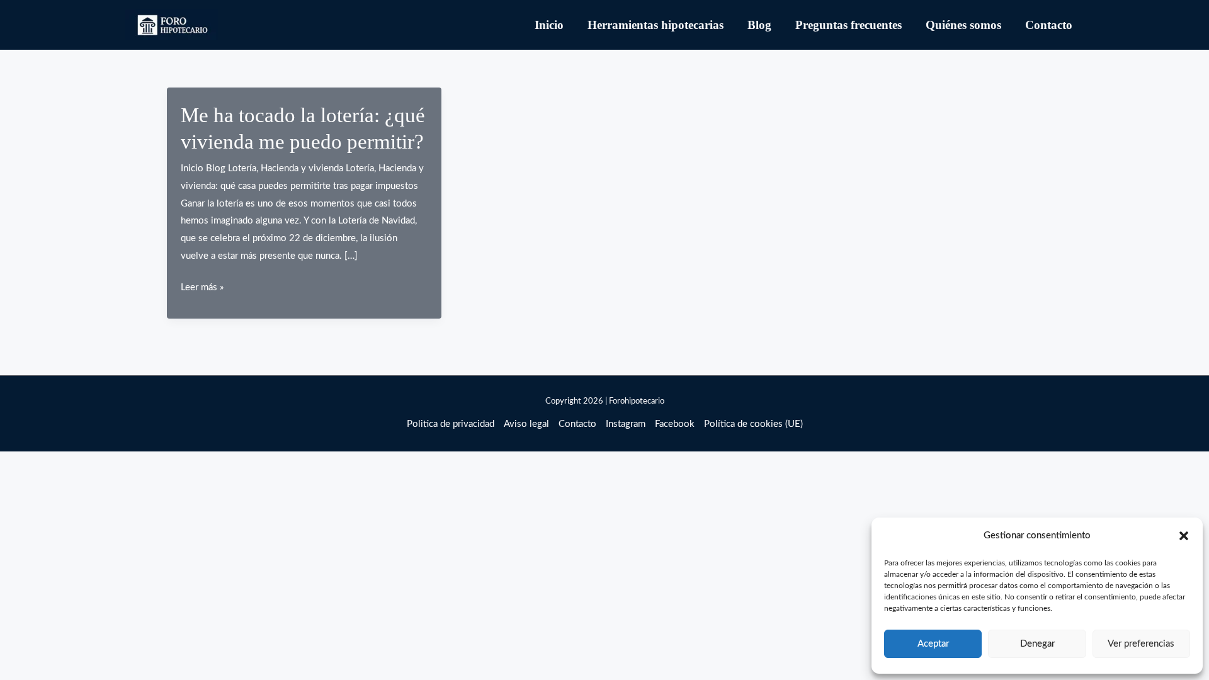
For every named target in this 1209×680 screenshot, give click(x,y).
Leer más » (202, 289)
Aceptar (933, 644)
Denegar (1037, 644)
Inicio (549, 24)
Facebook (675, 424)
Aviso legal (526, 424)
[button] (1184, 536)
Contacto (1048, 24)
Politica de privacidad (450, 424)
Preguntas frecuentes (848, 24)
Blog (759, 24)
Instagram (625, 424)
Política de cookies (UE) (753, 424)
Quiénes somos (963, 24)
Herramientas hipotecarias (655, 24)
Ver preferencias (1141, 644)
